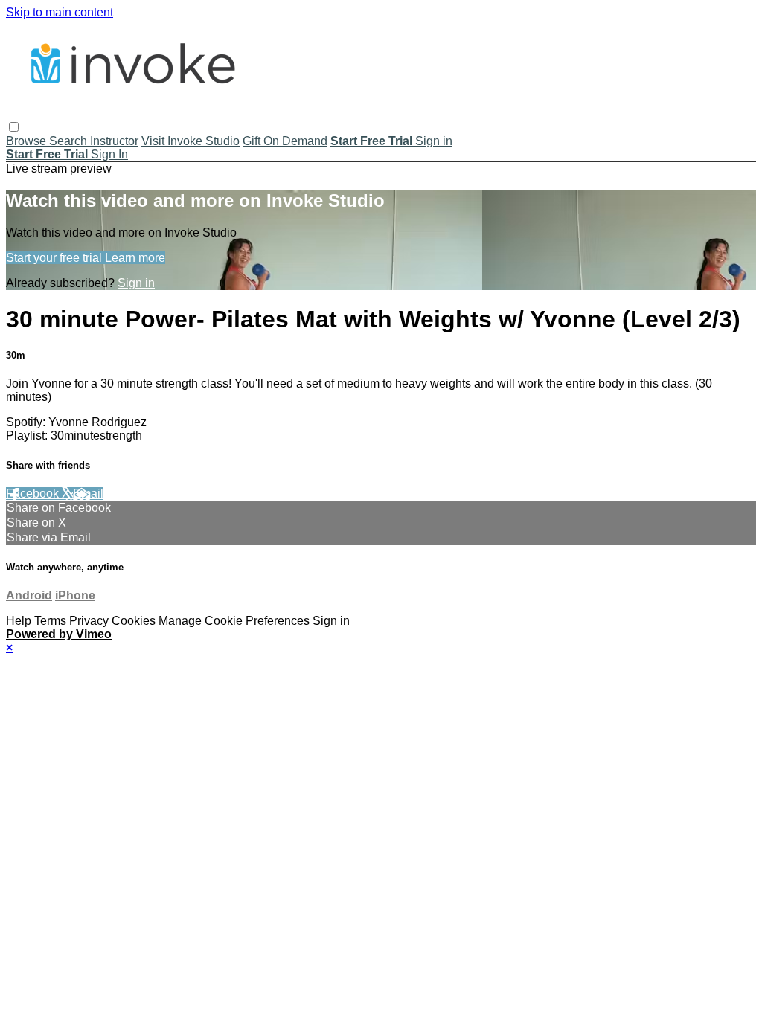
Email (88, 493)
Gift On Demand (285, 141)
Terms (51, 620)
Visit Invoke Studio (190, 141)
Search (69, 141)
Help (20, 620)
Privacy (90, 620)
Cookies (135, 620)
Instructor (114, 141)
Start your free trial (55, 257)
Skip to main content (59, 12)
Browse (27, 141)
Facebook (34, 493)
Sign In (109, 154)
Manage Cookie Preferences (236, 620)
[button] (14, 127)
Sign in (433, 141)
